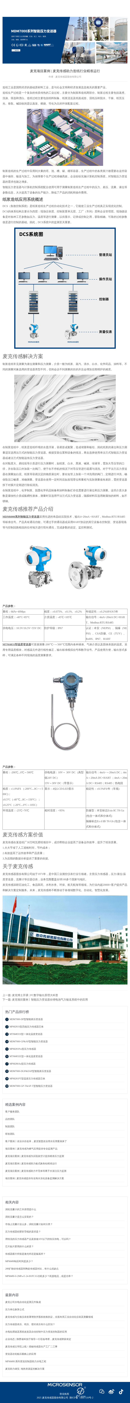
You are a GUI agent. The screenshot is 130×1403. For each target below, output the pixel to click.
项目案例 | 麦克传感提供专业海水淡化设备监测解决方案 (34, 1178)
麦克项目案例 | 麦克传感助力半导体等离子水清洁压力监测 (35, 1171)
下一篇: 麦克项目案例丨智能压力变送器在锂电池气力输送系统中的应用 (45, 999)
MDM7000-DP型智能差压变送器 (24, 1019)
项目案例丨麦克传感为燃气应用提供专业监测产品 (31, 1148)
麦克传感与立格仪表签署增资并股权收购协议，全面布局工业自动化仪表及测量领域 (49, 1317)
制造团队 (10, 1126)
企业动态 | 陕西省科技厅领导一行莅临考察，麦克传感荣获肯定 (38, 1339)
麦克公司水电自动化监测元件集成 (23, 1302)
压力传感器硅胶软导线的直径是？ (23, 1231)
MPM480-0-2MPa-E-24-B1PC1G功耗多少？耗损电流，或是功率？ (39, 1276)
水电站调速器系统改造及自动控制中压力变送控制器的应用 (36, 1332)
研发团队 (10, 1134)
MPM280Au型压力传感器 (21, 1064)
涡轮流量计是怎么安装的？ (19, 1217)
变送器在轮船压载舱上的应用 (20, 1354)
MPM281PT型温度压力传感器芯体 (25, 1078)
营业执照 (64, 1394)
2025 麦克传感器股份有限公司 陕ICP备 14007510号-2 (65, 1397)
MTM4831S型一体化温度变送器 (24, 1034)
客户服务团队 (12, 1111)
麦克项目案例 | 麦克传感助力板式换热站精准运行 (31, 1163)
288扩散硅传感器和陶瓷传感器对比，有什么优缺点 (32, 1268)
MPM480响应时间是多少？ (19, 1261)
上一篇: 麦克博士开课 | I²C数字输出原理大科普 (30, 995)
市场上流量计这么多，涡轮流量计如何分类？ (29, 1224)
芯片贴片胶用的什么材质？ (19, 1246)
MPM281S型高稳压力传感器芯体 (25, 1026)
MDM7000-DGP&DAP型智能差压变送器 (28, 1071)
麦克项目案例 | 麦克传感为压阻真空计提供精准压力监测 (34, 1156)
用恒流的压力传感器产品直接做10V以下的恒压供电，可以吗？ (38, 1239)
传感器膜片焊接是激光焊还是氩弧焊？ (25, 1254)
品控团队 (10, 1119)
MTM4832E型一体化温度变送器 (24, 1056)
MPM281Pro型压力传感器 (21, 1049)
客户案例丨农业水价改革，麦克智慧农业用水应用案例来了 (36, 1141)
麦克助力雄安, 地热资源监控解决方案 (25, 1369)
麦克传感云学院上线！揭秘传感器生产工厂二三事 (31, 1346)
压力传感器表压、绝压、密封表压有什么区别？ (30, 1324)
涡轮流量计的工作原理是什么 (20, 1209)
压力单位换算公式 (14, 1309)
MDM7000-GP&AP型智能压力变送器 (27, 1041)
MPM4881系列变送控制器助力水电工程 (25, 1361)
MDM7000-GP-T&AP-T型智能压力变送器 (29, 1086)
